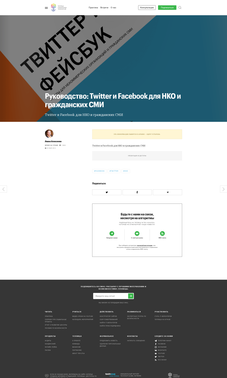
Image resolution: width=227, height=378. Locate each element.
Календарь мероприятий (82, 319)
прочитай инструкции (144, 245)
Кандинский (50, 344)
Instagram (162, 347)
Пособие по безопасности (56, 328)
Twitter (161, 356)
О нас (113, 7)
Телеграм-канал (164, 340)
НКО (126, 171)
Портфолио (77, 350)
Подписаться (167, 7)
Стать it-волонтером (163, 316)
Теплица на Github (162, 319)
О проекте (76, 340)
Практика (93, 7)
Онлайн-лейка (51, 347)
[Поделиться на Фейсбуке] (137, 192)
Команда (76, 344)
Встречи (104, 7)
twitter (114, 171)
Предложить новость (109, 340)
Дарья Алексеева (53, 141)
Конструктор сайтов (108, 316)
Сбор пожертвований (109, 319)
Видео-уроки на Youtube (82, 316)
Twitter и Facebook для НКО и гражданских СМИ (118, 145)
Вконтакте (162, 350)
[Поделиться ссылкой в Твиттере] (106, 192)
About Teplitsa (78, 353)
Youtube (161, 353)
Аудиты (48, 340)
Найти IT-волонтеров (108, 323)
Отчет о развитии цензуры (56, 325)
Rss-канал (162, 360)
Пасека (48, 350)
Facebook (100, 171)
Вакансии (76, 347)
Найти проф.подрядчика (110, 326)
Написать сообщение (136, 340)
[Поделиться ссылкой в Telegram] (167, 192)
